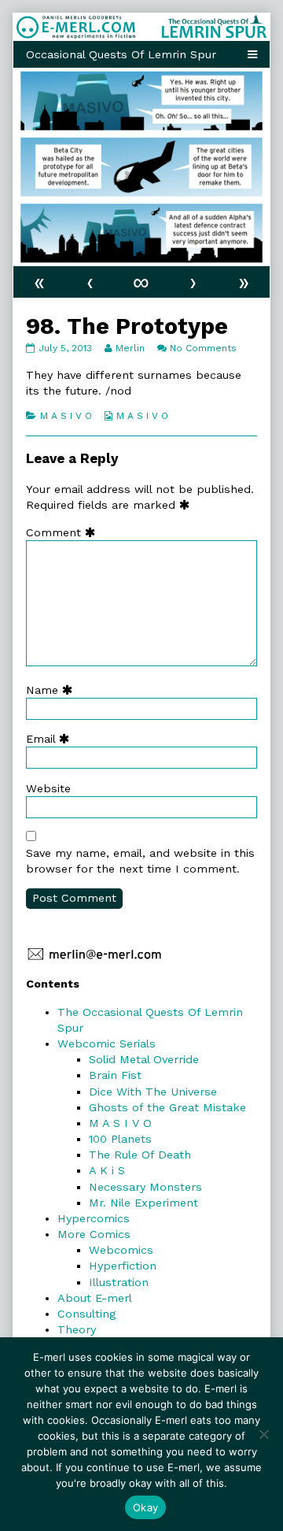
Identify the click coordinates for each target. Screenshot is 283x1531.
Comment (64, 532)
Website (48, 788)
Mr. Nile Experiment (143, 1202)
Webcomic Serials (106, 1043)
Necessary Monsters (145, 1187)
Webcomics (121, 1250)
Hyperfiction (122, 1265)
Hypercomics (93, 1218)
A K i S (107, 1170)
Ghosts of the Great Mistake (167, 1107)
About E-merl (94, 1298)
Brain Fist (115, 1075)
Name (52, 690)
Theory (76, 1329)
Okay (145, 1507)
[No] (263, 1434)
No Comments (203, 348)
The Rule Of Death (140, 1154)
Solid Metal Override (144, 1059)
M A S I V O (66, 415)
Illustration (119, 1282)
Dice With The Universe (153, 1091)
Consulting (86, 1313)
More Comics (93, 1234)
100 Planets (120, 1138)
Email (51, 738)
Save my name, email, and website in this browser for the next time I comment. (140, 861)
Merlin (130, 348)
